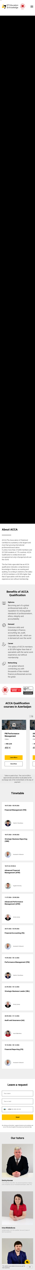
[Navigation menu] (32, 7)
